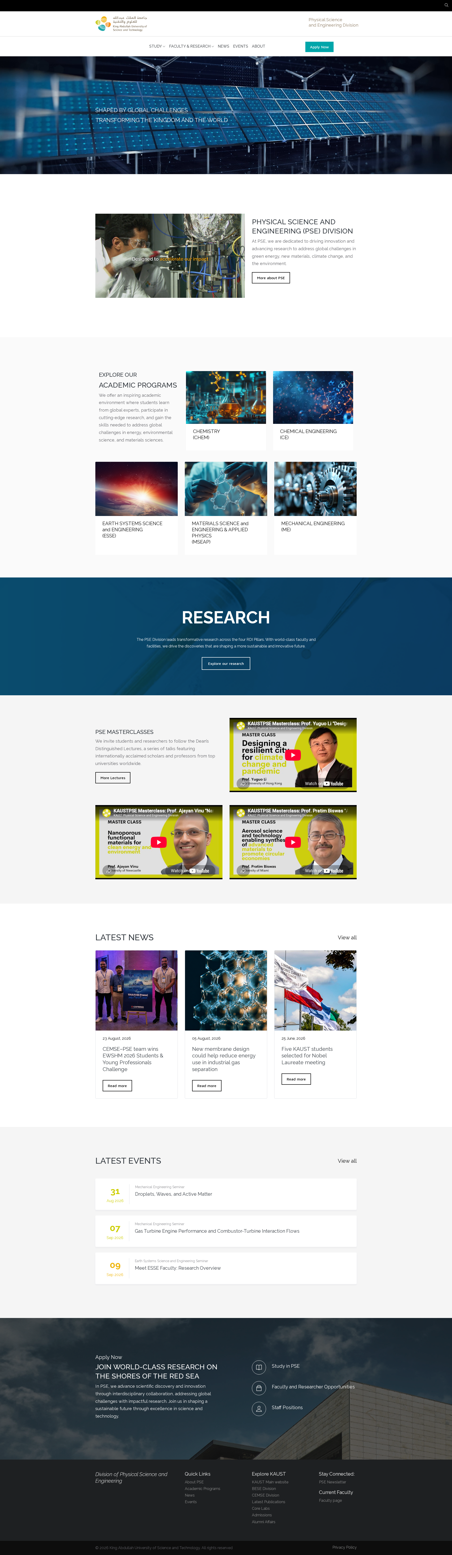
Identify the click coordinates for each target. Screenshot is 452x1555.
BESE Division (264, 1488)
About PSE (194, 1482)
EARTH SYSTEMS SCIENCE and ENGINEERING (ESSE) (132, 530)
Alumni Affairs (263, 1522)
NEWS (223, 46)
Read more (117, 1086)
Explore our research (226, 663)
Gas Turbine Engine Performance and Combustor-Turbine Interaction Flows (217, 1231)
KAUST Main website (270, 1482)
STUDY (156, 46)
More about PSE (271, 278)
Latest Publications (268, 1502)
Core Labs (261, 1508)
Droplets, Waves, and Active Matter (173, 1194)
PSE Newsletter (332, 1482)
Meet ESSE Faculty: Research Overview (178, 1268)
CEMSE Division (265, 1495)
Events (191, 1502)
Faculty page (330, 1500)
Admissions (262, 1515)
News (190, 1495)
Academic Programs (202, 1488)
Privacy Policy (344, 1547)
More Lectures (113, 778)
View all (347, 937)
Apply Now (319, 47)
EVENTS (240, 46)
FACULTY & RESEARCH (190, 46)
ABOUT (258, 46)
